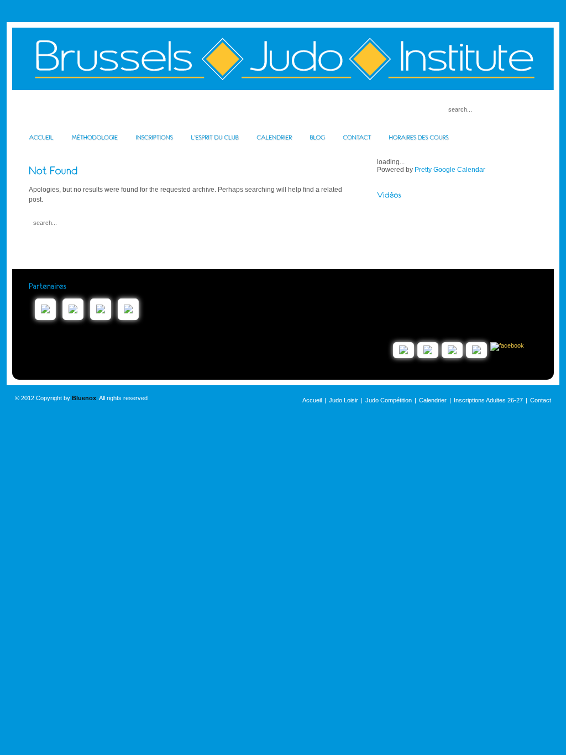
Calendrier (433, 400)
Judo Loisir (343, 400)
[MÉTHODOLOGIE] (94, 137)
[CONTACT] (357, 137)
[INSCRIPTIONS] (154, 137)
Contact (540, 400)
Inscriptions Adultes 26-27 (488, 400)
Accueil (312, 400)
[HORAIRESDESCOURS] (418, 137)
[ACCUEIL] (41, 137)
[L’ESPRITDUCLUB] (215, 137)
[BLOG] (317, 137)
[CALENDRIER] (274, 137)
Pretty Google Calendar (450, 170)
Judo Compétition (388, 400)
